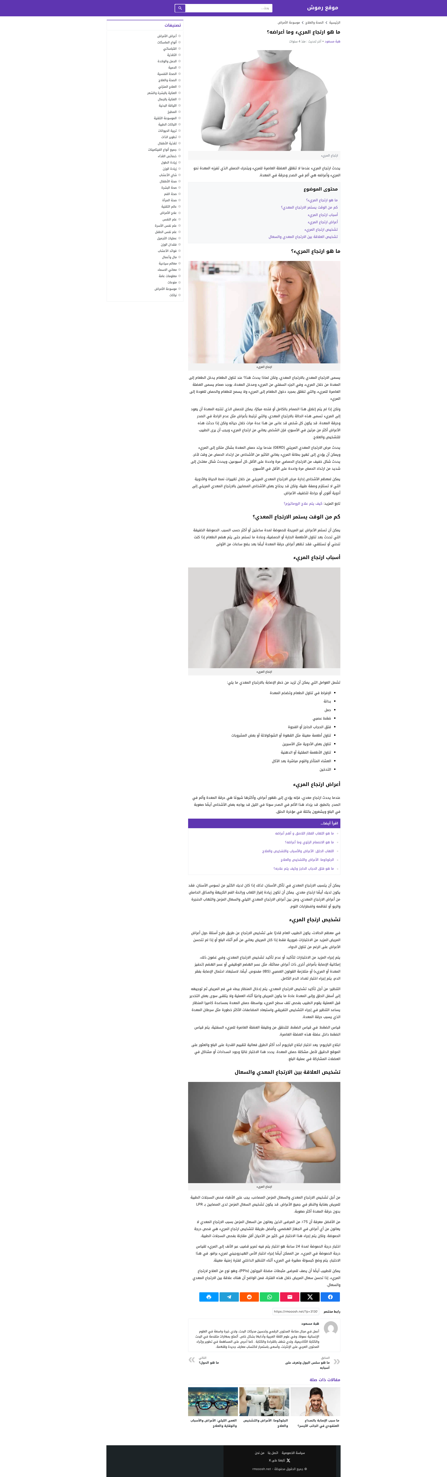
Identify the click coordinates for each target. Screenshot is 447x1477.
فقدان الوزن (169, 244)
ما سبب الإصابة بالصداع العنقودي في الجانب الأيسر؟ (318, 1423)
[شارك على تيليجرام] (229, 1297)
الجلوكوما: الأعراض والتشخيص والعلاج (307, 860)
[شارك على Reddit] (249, 1297)
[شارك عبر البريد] (289, 1297)
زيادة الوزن (170, 169)
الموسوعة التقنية (165, 118)
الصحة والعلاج (168, 80)
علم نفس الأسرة (166, 226)
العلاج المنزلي (167, 87)
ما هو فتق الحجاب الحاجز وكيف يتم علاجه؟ (304, 868)
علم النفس (170, 219)
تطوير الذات (169, 137)
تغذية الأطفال (167, 143)
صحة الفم (170, 194)
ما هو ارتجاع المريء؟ (322, 200)
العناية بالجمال (167, 99)
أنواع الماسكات (167, 42)
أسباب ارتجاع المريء (323, 215)
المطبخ (172, 112)
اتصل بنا (273, 1453)
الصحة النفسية (167, 74)
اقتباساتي (170, 49)
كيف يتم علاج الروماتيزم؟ (303, 503)
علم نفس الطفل (166, 232)
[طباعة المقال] (208, 1297)
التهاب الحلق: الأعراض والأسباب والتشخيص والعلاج (298, 851)
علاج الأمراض (168, 213)
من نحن (259, 1453)
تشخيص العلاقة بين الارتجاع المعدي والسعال (303, 236)
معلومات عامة (168, 276)
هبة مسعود (332, 41)
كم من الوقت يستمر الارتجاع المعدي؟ (309, 207)
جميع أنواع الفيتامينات (162, 150)
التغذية (172, 55)
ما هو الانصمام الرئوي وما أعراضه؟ (309, 842)
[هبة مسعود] (331, 1328)
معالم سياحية (168, 263)
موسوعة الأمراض (289, 22)
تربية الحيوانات (167, 131)
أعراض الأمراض (167, 36)
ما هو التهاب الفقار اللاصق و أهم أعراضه (304, 833)
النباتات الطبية (167, 124)
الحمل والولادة (167, 61)
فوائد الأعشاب (167, 251)
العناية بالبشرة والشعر (162, 93)
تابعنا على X (277, 1460)
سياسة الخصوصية (293, 1453)
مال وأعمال (169, 257)
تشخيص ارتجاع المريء (321, 229)
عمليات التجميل (167, 238)
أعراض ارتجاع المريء (323, 222)
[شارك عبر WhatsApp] (269, 1297)
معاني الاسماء (167, 270)
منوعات (172, 282)
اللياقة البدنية (168, 105)
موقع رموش (322, 7)
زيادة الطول (169, 162)
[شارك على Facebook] (330, 1297)
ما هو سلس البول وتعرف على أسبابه (307, 1363)
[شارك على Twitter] (309, 1297)
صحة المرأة (169, 200)
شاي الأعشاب (168, 175)
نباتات (173, 295)
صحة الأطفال (168, 181)
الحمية (172, 67)
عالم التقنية (169, 206)
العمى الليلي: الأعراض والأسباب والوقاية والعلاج (213, 1423)
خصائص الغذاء (167, 156)
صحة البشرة (169, 188)
